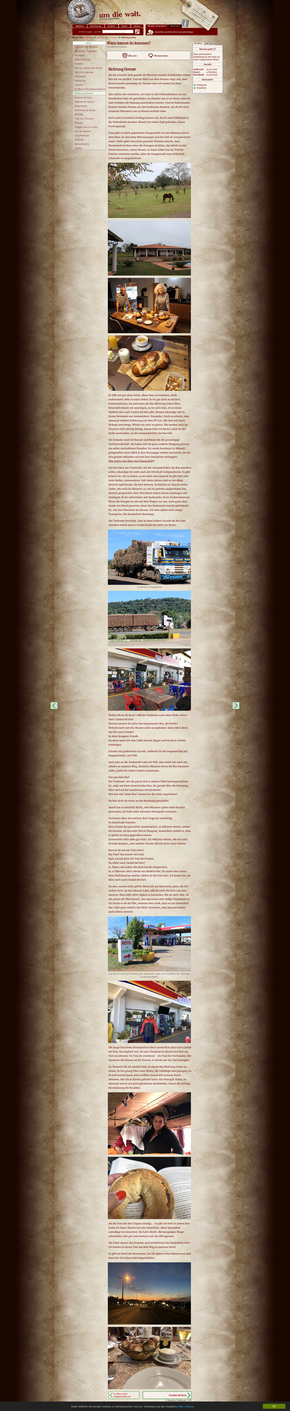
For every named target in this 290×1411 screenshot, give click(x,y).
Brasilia (79, 114)
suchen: (90, 31)
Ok (274, 1406)
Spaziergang (82, 143)
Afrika (137, 26)
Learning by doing (85, 110)
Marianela (80, 76)
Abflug (78, 148)
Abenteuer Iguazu (84, 101)
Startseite (89, 37)
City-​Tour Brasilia (84, 118)
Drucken (132, 55)
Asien (124, 26)
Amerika (80, 26)
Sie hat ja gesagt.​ (84, 72)
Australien (95, 26)
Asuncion (80, 55)
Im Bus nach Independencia (90, 88)
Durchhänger (82, 135)
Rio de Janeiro (83, 131)
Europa (111, 26)
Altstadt (79, 139)
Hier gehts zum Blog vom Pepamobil (130, 461)
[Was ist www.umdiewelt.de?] (185, 23)
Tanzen (79, 84)
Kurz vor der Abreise (86, 46)
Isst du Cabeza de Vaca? (88, 67)
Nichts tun (80, 80)
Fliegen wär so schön (86, 126)
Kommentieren (161, 55)
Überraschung (83, 59)
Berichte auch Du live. (174, 32)
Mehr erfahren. (186, 1406)
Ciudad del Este (83, 97)
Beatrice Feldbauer (119, 47)
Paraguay (112, 37)
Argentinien (81, 105)
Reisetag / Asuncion (86, 50)
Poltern (79, 63)
